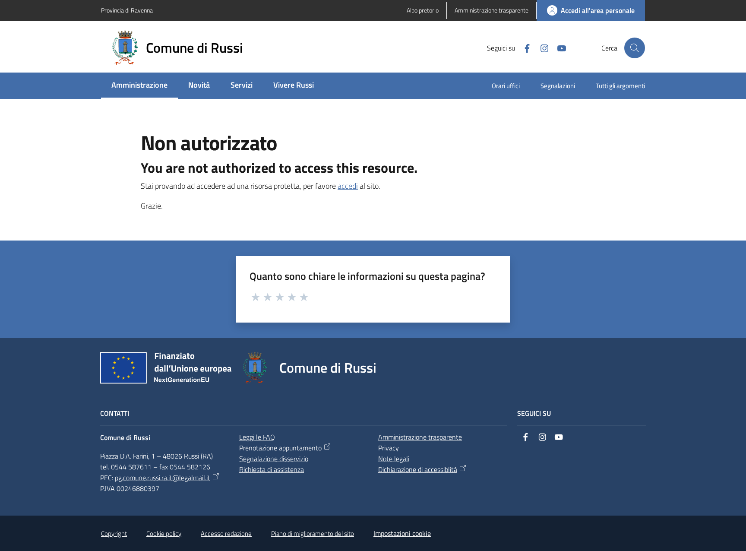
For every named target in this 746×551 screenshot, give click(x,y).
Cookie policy (163, 533)
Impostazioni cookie (402, 533)
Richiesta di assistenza (271, 469)
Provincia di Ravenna (127, 10)
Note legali (393, 458)
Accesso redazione (226, 533)
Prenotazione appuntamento (280, 448)
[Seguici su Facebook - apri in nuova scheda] (523, 47)
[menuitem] (139, 86)
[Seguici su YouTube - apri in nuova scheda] (558, 47)
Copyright (114, 533)
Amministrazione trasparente (420, 437)
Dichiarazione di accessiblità (417, 469)
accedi (348, 186)
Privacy (388, 448)
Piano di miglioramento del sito (312, 533)
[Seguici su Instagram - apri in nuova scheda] (541, 47)
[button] (634, 48)
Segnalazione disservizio (273, 458)
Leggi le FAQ (257, 437)
